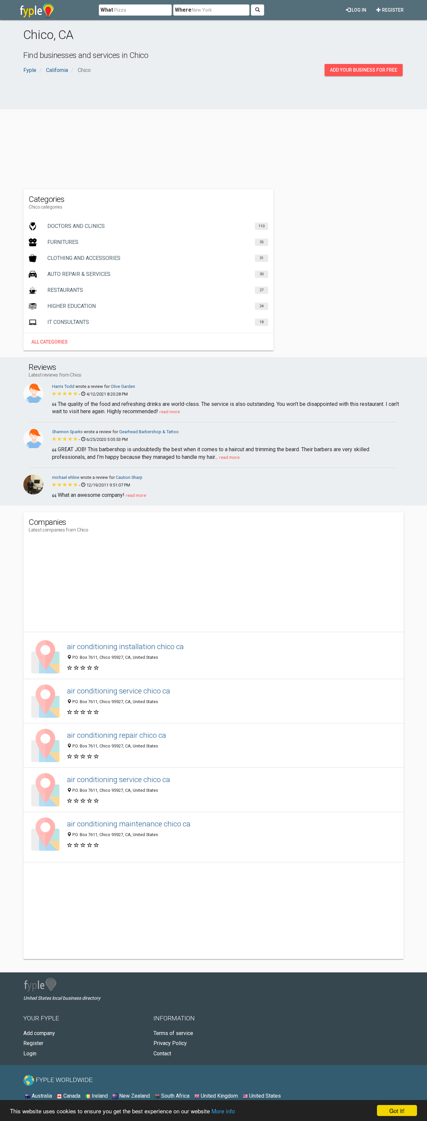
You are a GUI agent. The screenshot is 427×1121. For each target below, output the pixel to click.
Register (392, 10)
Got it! (397, 1110)
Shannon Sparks (68, 431)
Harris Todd (63, 386)
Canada (71, 1096)
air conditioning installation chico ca (125, 646)
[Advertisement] (213, 136)
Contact (162, 1053)
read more (169, 411)
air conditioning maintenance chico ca (128, 823)
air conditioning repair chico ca (116, 735)
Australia (41, 1096)
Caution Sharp (129, 477)
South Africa (174, 1096)
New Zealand (134, 1096)
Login (29, 1053)
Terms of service (173, 1033)
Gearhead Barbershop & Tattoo (149, 431)
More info (223, 1111)
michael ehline (66, 477)
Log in (358, 10)
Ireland (99, 1096)
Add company (39, 1033)
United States (264, 1096)
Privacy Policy (170, 1043)
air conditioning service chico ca (118, 690)
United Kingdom (218, 1096)
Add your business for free (363, 70)
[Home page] (36, 10)
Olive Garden (123, 386)
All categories (49, 342)
